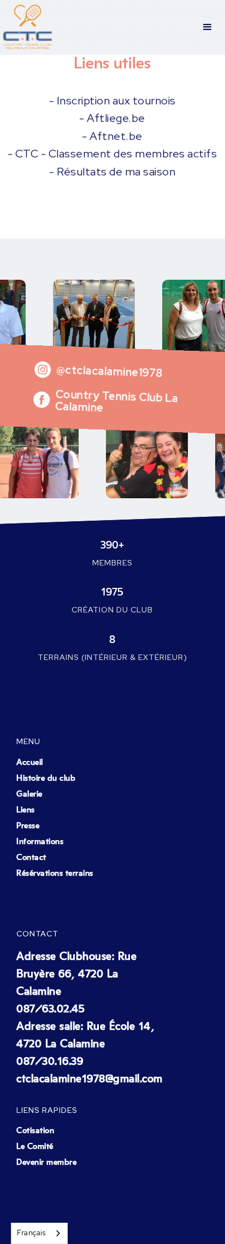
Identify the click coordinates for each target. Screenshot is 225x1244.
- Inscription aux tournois (112, 100)
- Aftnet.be (112, 136)
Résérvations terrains (54, 873)
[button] (208, 27)
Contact (31, 857)
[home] (27, 5)
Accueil (29, 762)
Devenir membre (46, 1162)
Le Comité (35, 1146)
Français (31, 1232)
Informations (39, 842)
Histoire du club (45, 778)
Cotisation (35, 1131)
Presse (27, 826)
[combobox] (39, 1233)
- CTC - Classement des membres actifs (112, 153)
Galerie (29, 794)
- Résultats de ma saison (112, 171)
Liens (25, 810)
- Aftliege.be (113, 118)
